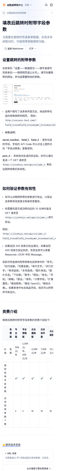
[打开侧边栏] (51, 5)
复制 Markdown (15, 48)
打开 (31, 48)
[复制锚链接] (38, 60)
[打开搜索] (46, 5)
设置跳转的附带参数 (19, 60)
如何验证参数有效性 (19, 188)
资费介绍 (9, 311)
